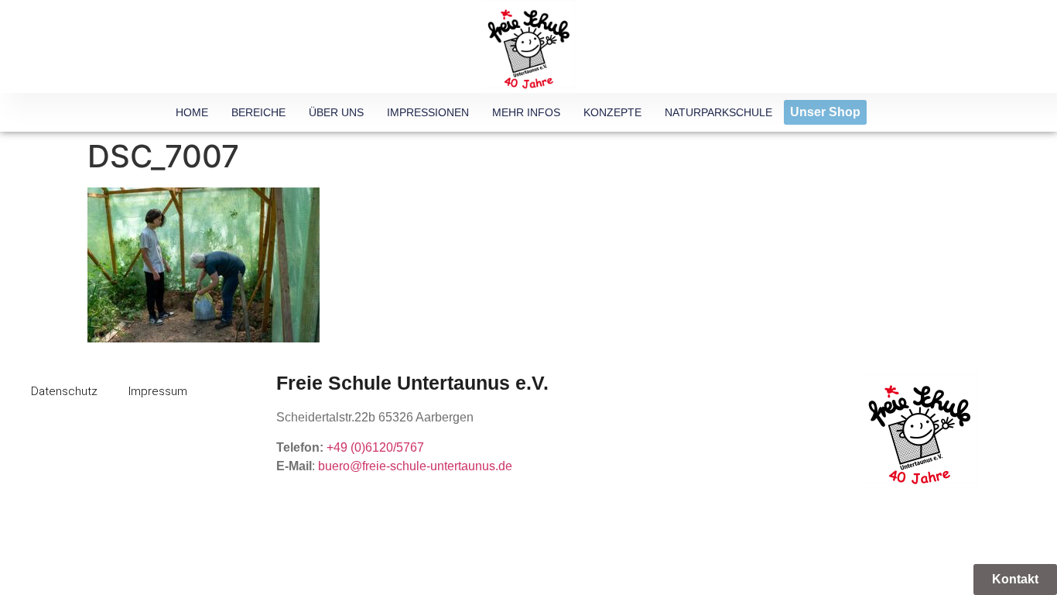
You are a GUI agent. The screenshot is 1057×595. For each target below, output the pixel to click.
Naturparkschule (718, 112)
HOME (192, 112)
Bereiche (258, 112)
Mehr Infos (526, 112)
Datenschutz (64, 391)
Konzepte (612, 112)
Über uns (336, 112)
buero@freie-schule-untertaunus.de (415, 466)
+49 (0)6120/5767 (375, 447)
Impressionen (428, 112)
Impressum (157, 391)
